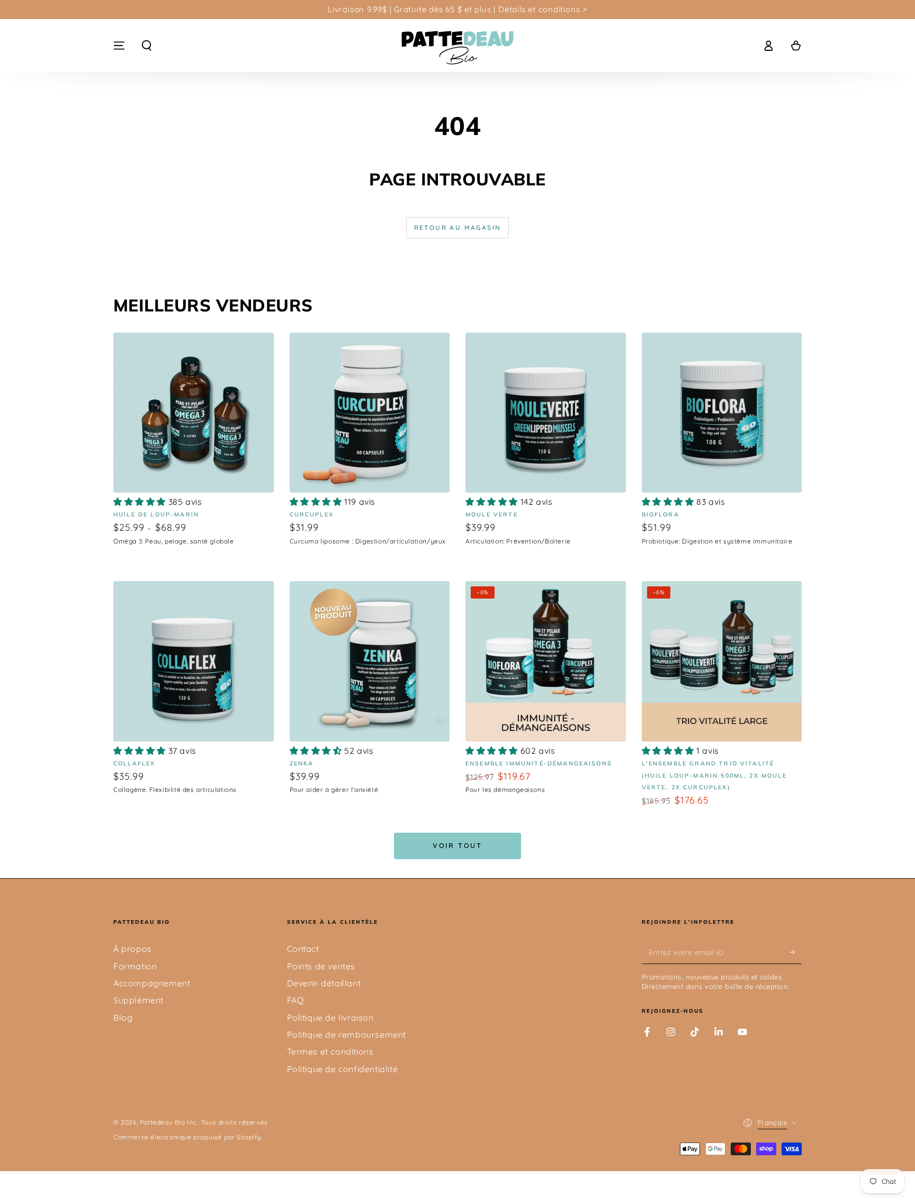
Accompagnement (151, 983)
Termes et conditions (330, 1051)
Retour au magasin (457, 227)
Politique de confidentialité (342, 1069)
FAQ (295, 1000)
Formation (135, 966)
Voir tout (457, 845)
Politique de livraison (330, 1017)
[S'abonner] (796, 952)
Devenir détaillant (324, 983)
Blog (122, 1017)
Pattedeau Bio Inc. (169, 1122)
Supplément (138, 1000)
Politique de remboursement (347, 1034)
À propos (132, 948)
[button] (146, 45)
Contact (303, 948)
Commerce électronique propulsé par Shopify (187, 1137)
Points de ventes (321, 966)
